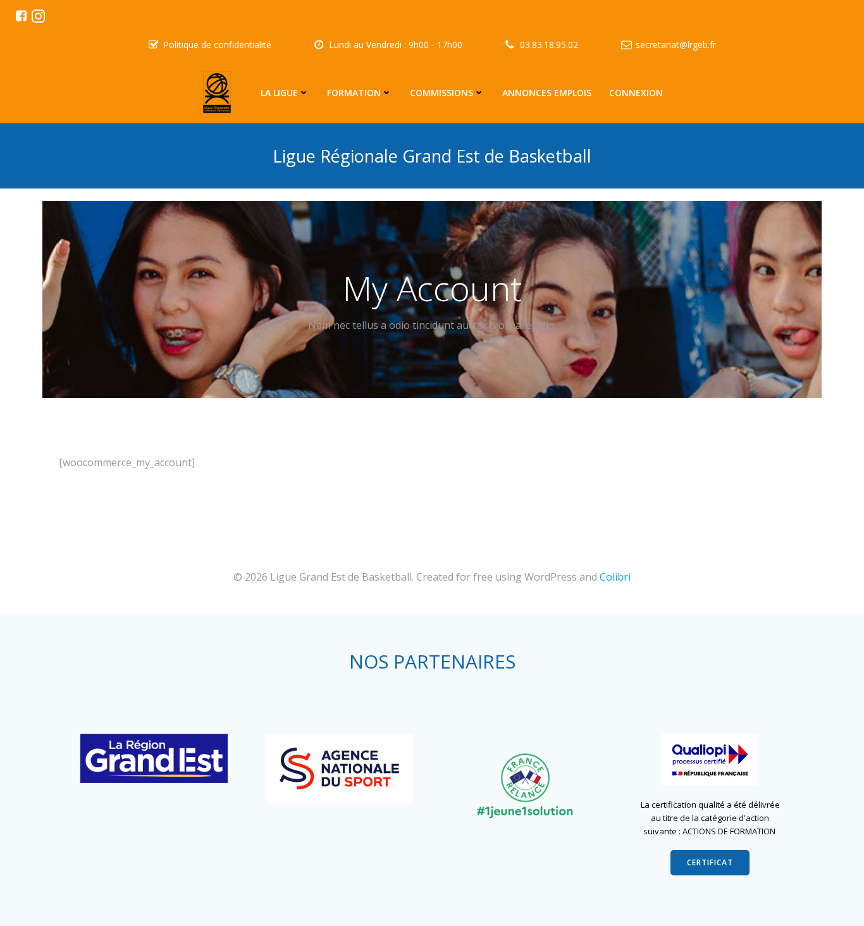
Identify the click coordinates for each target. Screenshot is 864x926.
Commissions (441, 93)
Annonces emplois (546, 93)
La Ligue (279, 93)
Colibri (615, 577)
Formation (354, 93)
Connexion (636, 93)
